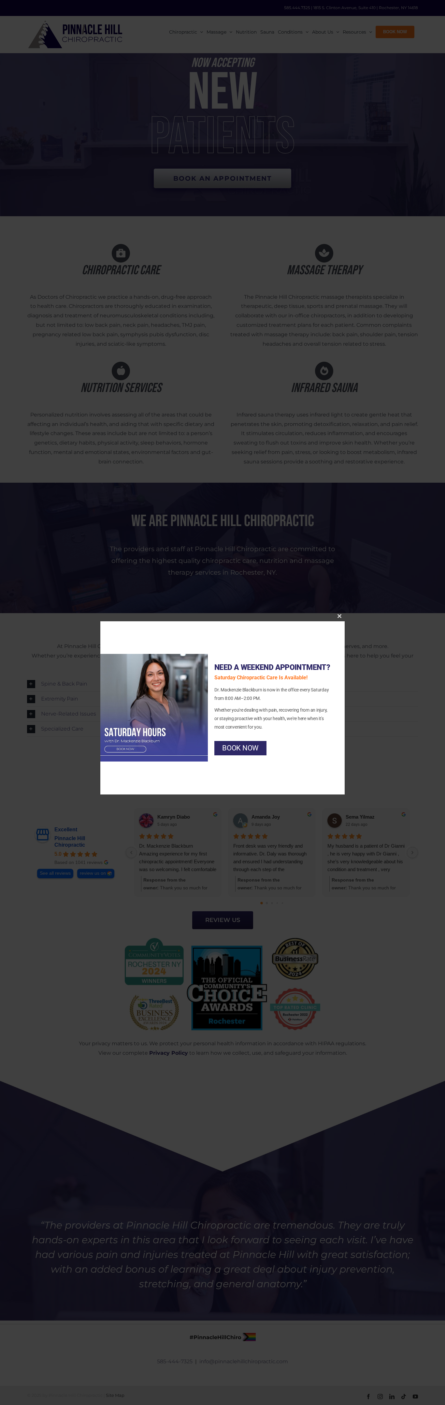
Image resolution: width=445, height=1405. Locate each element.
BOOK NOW (240, 748)
